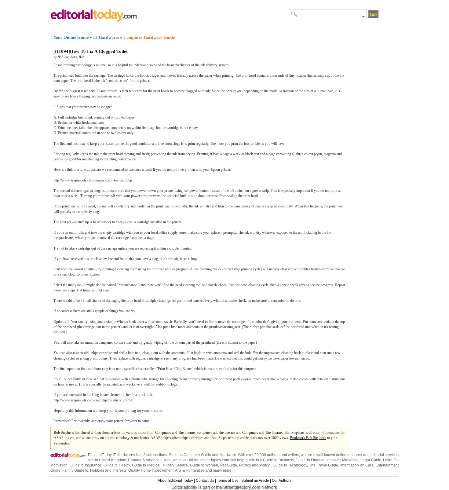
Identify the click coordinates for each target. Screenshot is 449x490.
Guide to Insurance (85, 465)
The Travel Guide (323, 465)
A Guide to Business (277, 460)
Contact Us (205, 480)
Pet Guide (228, 465)
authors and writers (283, 455)
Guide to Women (204, 465)
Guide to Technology (290, 465)
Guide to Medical (146, 465)
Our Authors (281, 480)
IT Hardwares (106, 37)
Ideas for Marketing (343, 460)
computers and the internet (216, 432)
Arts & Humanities (190, 470)
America (152, 460)
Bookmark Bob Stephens (308, 438)
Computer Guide (197, 455)
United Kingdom (112, 460)
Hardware (228, 455)
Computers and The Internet (175, 432)
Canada (134, 460)
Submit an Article (255, 480)
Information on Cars (356, 465)
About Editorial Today (175, 480)
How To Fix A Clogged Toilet (99, 51)
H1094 (61, 51)
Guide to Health (117, 465)
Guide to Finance (310, 460)
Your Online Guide (71, 37)
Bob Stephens (67, 57)
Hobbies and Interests (108, 470)
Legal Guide (370, 460)
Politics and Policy (255, 465)
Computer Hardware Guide (149, 37)
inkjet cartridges (192, 438)
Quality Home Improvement (150, 470)
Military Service (175, 465)
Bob (82, 57)
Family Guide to (75, 470)
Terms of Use (228, 480)
